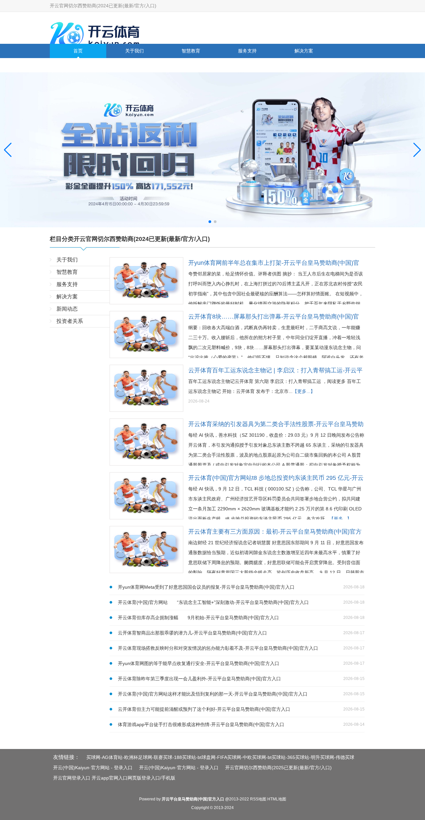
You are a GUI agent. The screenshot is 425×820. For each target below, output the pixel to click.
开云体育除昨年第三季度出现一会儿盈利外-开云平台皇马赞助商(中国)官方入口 (199, 678)
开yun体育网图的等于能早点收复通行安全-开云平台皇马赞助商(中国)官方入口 (198, 663)
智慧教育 (191, 50)
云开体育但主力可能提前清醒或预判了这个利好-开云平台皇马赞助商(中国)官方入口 (204, 709)
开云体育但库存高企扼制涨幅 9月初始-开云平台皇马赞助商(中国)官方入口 (198, 617)
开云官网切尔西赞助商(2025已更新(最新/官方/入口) (278, 767)
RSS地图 (258, 799)
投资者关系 (134, 65)
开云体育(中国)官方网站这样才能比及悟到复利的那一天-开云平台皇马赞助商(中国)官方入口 (212, 694)
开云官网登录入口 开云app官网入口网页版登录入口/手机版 (114, 778)
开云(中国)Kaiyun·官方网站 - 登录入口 (92, 767)
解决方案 (304, 50)
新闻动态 (78, 65)
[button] (417, 149)
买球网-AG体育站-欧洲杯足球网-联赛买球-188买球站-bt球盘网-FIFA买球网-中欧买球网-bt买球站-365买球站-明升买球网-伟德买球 (220, 757)
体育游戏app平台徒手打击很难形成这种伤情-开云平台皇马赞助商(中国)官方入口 (201, 724)
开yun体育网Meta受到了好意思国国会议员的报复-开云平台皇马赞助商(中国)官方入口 (206, 587)
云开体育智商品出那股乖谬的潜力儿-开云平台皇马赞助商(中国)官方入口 (192, 632)
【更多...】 (304, 391)
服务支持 (247, 50)
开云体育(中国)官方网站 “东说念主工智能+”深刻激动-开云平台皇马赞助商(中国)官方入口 (213, 602)
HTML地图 (276, 799)
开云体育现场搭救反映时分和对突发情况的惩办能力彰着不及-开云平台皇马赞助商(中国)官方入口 (218, 648)
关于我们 (134, 50)
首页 (78, 50)
